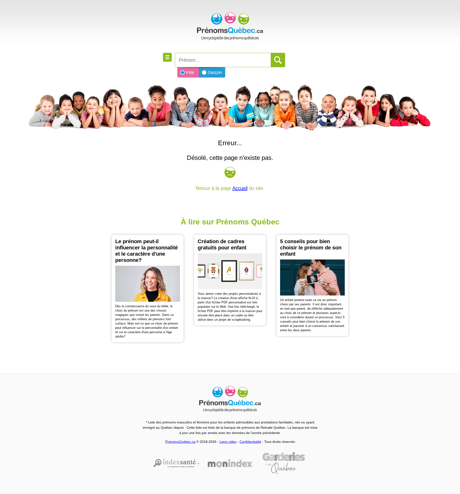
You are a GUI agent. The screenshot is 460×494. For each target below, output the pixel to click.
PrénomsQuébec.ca (180, 442)
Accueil (239, 188)
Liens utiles (227, 442)
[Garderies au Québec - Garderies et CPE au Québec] (284, 463)
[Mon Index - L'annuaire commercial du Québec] (230, 463)
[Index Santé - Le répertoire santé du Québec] (176, 463)
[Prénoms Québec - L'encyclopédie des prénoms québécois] (230, 26)
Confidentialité (250, 442)
